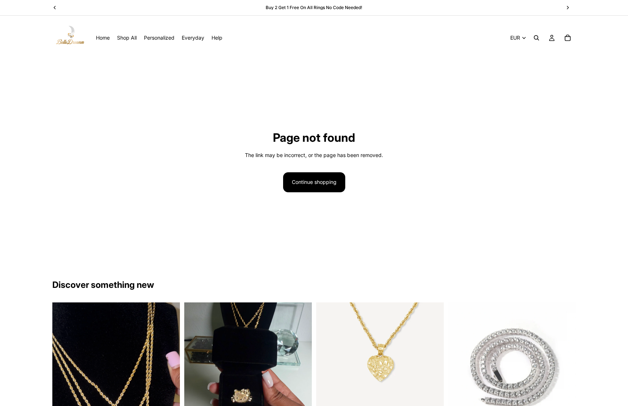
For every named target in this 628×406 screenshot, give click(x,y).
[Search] (536, 38)
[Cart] (568, 38)
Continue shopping (314, 182)
